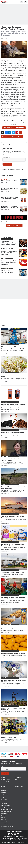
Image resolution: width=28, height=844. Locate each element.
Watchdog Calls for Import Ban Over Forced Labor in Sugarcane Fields (13, 487)
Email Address (6, 157)
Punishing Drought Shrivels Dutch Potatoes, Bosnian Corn (13, 708)
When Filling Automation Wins (9, 180)
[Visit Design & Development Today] (3, 754)
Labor (3, 484)
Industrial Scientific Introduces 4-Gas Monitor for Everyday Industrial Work (9, 199)
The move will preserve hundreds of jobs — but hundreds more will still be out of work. (12, 684)
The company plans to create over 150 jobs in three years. (14, 520)
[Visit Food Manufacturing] (10, 754)
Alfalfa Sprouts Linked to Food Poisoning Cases (9, 189)
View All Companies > (14, 225)
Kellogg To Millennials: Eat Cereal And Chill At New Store (9, 252)
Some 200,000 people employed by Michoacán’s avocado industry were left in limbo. (13, 601)
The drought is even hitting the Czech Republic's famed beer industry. (13, 712)
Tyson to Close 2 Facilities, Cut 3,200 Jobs (12, 572)
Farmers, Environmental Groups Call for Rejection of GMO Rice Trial (11, 736)
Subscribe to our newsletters (14, 128)
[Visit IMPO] (24, 754)
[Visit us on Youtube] (18, 834)
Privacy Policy (12, 838)
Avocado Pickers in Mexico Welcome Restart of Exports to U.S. (13, 598)
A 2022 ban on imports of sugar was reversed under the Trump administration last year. (12, 491)
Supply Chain (5, 456)
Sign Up (5, 773)
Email (2, 766)
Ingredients (5, 430)
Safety (3, 372)
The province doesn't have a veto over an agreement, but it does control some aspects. (12, 463)
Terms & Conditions (22, 838)
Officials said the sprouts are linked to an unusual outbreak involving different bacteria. (13, 379)
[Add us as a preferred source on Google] (20, 132)
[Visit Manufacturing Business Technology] (17, 756)
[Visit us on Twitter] (12, 834)
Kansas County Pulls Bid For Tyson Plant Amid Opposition (9, 262)
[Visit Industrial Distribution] (3, 756)
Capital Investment (7, 542)
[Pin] (16, 132)
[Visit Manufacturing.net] (10, 756)
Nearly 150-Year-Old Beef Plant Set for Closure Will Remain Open (14, 681)
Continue (7, 164)
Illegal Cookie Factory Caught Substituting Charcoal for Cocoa (9, 207)
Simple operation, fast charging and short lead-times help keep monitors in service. (12, 408)
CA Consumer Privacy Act (15, 839)
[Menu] (25, 2)
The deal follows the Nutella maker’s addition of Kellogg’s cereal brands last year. (13, 548)
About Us (22, 836)
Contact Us (5, 838)
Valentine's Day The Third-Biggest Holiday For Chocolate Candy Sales (8, 243)
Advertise (16, 836)
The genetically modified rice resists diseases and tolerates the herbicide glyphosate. (13, 740)
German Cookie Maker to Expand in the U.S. (12, 627)
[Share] (6, 132)
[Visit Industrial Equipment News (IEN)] (17, 754)
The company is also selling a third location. (12, 574)
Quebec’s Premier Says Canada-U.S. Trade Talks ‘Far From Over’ (12, 459)
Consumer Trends (7, 239)
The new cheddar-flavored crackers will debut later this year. (13, 656)
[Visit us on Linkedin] (15, 834)
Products (4, 402)
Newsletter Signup (8, 836)
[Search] (21, 2)
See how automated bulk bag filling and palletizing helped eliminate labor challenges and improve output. (13, 350)
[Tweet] (13, 132)
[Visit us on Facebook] (9, 834)
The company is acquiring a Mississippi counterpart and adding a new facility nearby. (12, 629)
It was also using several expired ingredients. (12, 435)
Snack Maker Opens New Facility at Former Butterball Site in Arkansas (12, 517)
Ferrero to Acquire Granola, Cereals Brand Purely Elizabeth (12, 545)
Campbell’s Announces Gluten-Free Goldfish (13, 653)
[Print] (2, 132)
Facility (4, 258)
